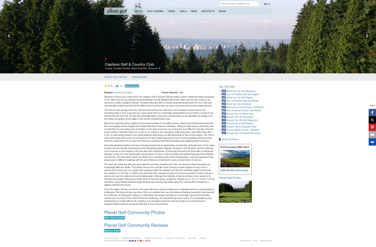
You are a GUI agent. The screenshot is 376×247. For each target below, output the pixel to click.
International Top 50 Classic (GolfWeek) (245, 107)
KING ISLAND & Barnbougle (234, 170)
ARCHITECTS (207, 11)
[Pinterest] (372, 127)
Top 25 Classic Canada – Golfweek (243, 129)
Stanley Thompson (123, 92)
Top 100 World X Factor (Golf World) (244, 110)
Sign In (267, 3)
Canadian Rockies (122, 68)
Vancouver (153, 68)
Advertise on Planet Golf (175, 238)
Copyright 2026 (265, 240)
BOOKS (222, 11)
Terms (255, 240)
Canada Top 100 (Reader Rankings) (243, 132)
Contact (202, 238)
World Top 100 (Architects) (239, 103)
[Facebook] (372, 112)
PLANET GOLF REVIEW (115, 77)
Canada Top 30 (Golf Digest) (240, 123)
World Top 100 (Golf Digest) (240, 97)
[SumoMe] (372, 142)
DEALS (183, 11)
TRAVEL (172, 11)
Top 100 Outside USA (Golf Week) (242, 100)
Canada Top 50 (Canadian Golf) (241, 126)
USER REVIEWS (139, 77)
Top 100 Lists (226, 86)
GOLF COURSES (155, 11)
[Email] (372, 134)
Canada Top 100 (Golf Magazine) (242, 120)
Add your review (132, 86)
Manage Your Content (153, 238)
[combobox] (239, 3)
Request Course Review (131, 238)
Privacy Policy (245, 240)
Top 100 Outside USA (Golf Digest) (243, 94)
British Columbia (139, 68)
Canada (108, 68)
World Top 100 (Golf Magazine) (241, 91)
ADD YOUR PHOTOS (114, 217)
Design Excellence (230, 139)
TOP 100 (138, 11)
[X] (372, 120)
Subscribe (192, 238)
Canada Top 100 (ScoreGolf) (240, 116)
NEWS (194, 11)
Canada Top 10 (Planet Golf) (240, 113)
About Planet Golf (111, 238)
